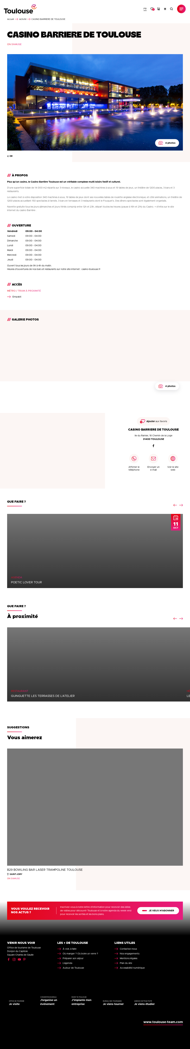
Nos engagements (129, 953)
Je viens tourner (113, 1004)
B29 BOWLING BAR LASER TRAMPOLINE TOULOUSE (45, 869)
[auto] (165, 9)
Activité (22, 19)
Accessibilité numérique (132, 968)
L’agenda (67, 963)
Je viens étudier (144, 1004)
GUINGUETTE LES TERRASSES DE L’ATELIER (43, 696)
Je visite (14, 1004)
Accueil (10, 19)
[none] (145, 9)
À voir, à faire (69, 949)
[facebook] (153, 445)
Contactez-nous (128, 949)
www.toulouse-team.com (163, 1022)
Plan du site (126, 963)
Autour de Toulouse (73, 968)
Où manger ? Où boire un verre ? (80, 953)
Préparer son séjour (73, 958)
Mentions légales (128, 958)
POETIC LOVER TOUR (26, 582)
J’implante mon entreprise (81, 1002)
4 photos (170, 143)
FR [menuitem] (145, 9)
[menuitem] (145, 9)
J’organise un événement (48, 1002)
